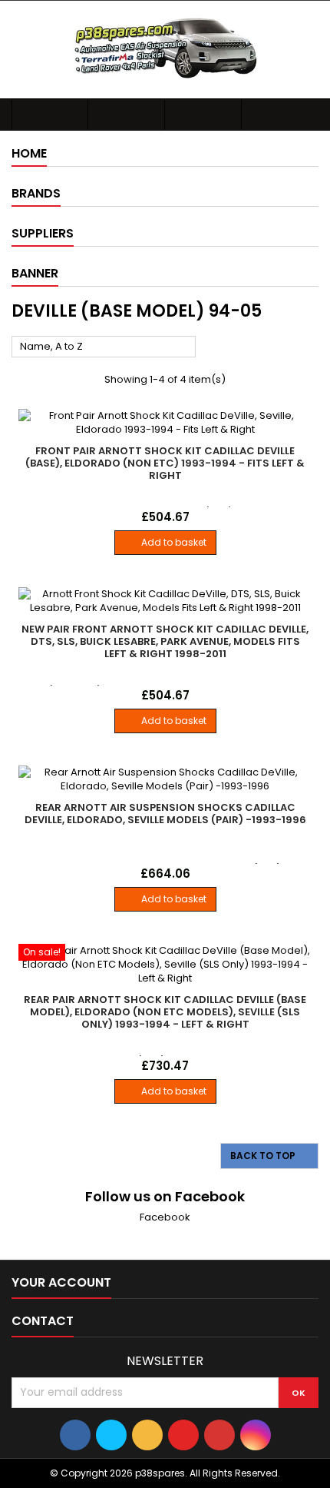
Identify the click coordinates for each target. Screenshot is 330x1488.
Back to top (270, 1156)
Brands (36, 193)
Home (29, 153)
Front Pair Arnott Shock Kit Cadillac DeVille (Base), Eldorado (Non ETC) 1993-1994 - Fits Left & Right (165, 463)
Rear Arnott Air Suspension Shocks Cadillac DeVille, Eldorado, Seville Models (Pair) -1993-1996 (165, 813)
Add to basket (165, 542)
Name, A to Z (104, 347)
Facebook (165, 1217)
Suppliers (43, 233)
